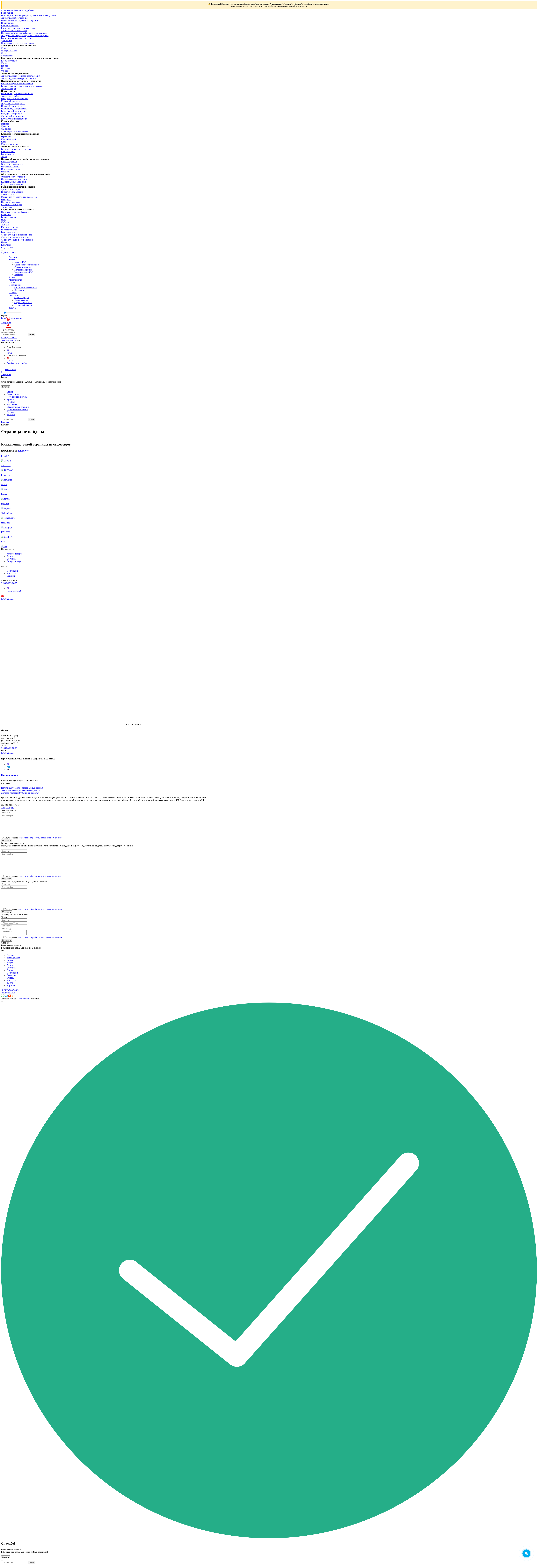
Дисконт (13, 257)
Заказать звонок (8, 340)
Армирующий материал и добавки (17, 10)
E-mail (10, 360)
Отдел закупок (21, 300)
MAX (9, 353)
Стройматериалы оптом (25, 287)
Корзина (11, 985)
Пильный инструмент (11, 106)
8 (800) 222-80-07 (9, 252)
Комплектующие (9, 61)
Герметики (6, 136)
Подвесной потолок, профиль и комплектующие (24, 33)
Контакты (13, 295)
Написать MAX (14, 591)
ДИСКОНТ (6, 40)
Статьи (12, 282)
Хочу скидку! (7, 807)
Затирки (5, 224)
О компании (15, 285)
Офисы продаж (21, 297)
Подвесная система (10, 166)
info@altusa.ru (7, 599)
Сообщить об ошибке (17, 363)
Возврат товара (14, 561)
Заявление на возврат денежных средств (20, 790)
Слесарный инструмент (12, 116)
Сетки (4, 53)
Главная (10, 955)
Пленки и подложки (11, 202)
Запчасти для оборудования (14, 18)
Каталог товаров (15, 554)
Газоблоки (6, 214)
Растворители (7, 154)
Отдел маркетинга (23, 302)
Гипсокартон (13, 394)
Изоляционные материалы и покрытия (19, 20)
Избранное (8, 370)
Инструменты (7, 23)
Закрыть (5, 1557)
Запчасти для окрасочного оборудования (20, 76)
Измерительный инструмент (14, 98)
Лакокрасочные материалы (14, 30)
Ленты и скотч (8, 194)
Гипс (3, 219)
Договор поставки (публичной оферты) (20, 793)
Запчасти (11, 414)
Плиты (4, 66)
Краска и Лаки (8, 151)
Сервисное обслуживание (26, 265)
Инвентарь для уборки (12, 192)
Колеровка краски (23, 270)
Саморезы (6, 129)
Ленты (4, 48)
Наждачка (6, 199)
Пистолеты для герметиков (14, 108)
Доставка (18, 275)
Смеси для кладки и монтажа (15, 237)
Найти (31, 335)
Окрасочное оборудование (13, 177)
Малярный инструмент (12, 101)
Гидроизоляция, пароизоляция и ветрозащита (23, 86)
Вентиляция (7, 13)
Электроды (6, 207)
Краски (10, 399)
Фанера (4, 71)
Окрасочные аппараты (17, 409)
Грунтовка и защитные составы (16, 149)
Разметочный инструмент (13, 111)
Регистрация (16, 318)
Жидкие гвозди (8, 139)
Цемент (4, 242)
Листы (4, 63)
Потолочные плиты (10, 169)
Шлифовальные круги (11, 204)
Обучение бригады (23, 267)
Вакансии (19, 290)
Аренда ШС (20, 262)
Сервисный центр (23, 305)
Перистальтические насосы (14, 179)
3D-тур (12, 307)
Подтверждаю (33, 937)
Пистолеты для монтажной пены (17, 93)
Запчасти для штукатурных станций (18, 78)
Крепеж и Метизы (9, 25)
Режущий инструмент (11, 113)
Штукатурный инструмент (14, 119)
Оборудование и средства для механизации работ (24, 35)
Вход (3, 318)
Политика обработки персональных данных (22, 788)
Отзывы (13, 292)
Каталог (5, 387)
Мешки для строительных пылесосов (19, 197)
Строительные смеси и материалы (17, 43)
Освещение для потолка (12, 164)
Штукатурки (7, 247)
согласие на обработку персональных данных (40, 838)
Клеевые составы (9, 227)
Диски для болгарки (10, 189)
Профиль (5, 68)
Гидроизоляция (8, 217)
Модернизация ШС (23, 272)
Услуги (12, 259)
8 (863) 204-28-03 (10, 990)
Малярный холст (9, 50)
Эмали (4, 156)
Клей (3, 141)
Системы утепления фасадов (15, 212)
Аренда (10, 412)
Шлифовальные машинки (13, 182)
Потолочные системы (17, 397)
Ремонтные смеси (9, 232)
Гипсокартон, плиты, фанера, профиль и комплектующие (28, 15)
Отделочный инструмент (13, 103)
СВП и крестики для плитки (14, 131)
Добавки (5, 222)
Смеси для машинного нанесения (17, 240)
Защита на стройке (10, 96)
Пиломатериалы (9, 229)
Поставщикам (23, 998)
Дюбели (5, 126)
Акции (12, 277)
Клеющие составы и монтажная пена (19, 28)
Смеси (10, 392)
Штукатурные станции (12, 184)
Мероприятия (15, 280)
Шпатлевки (6, 245)
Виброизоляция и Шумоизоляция (17, 83)
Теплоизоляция (8, 88)
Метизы (5, 124)
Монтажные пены (9, 144)
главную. (23, 450)
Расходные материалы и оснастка (17, 38)
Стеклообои (7, 55)
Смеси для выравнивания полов (16, 235)
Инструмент (12, 404)
